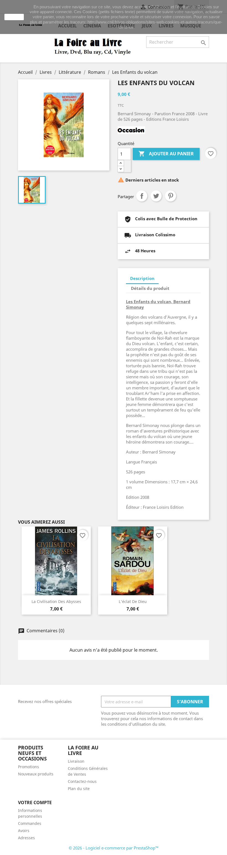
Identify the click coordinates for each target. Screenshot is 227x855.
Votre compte (35, 802)
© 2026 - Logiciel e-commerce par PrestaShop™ (114, 848)
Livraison (76, 761)
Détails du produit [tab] (150, 288)
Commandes (29, 823)
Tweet (156, 195)
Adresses (26, 837)
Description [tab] (142, 278)
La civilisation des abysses (56, 601)
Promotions (28, 766)
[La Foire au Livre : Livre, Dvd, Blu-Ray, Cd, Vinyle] (92, 46)
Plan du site (79, 788)
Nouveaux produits (35, 774)
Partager (141, 195)
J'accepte (14, 17)
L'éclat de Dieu (133, 601)
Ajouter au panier (166, 153)
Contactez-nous (82, 781)
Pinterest (170, 195)
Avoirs (23, 830)
